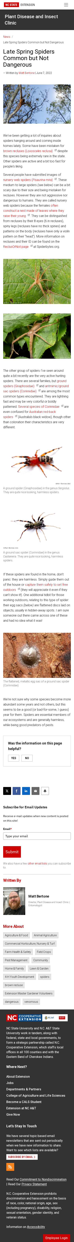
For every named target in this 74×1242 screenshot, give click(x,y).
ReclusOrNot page (16, 247)
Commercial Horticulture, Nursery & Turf (30, 943)
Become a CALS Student (23, 1102)
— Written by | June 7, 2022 (27, 73)
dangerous (12, 1001)
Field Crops (44, 951)
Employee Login (56, 1238)
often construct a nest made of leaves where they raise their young (33, 211)
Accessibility (36, 1227)
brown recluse (14, 985)
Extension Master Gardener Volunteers (28, 993)
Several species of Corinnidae (38, 407)
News (6, 36)
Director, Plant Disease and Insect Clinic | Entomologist (49, 904)
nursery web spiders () (28, 180)
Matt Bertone (27, 73)
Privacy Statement (34, 1184)
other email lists (37, 863)
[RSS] (10, 1167)
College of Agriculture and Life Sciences (35, 1095)
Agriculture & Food (16, 935)
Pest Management (16, 960)
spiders (44, 976)
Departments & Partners (23, 1089)
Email (7, 829)
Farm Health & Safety (18, 951)
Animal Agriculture (45, 935)
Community (40, 960)
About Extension (18, 1076)
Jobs (10, 1083)
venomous (31, 1001)
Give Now (13, 1114)
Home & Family (14, 968)
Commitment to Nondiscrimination (43, 1179)
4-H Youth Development (19, 976)
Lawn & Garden (39, 968)
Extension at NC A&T (21, 1108)
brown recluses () (28, 151)
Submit (12, 851)
